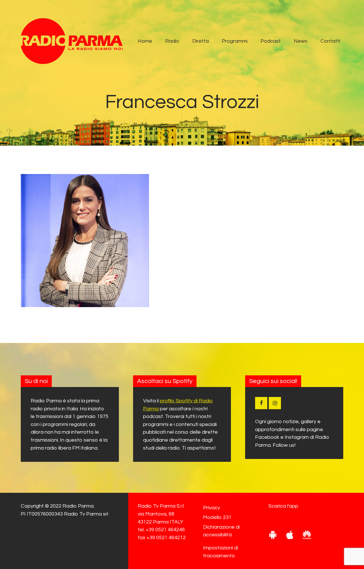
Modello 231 (217, 517)
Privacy (211, 507)
